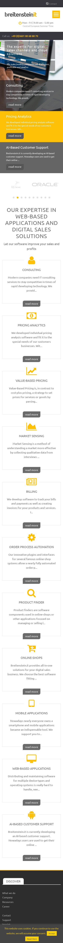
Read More (32, 939)
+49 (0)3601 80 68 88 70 (24, 35)
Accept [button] (52, 933)
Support (6, 919)
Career (6, 906)
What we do (8, 892)
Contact (53, 3)
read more (14, 104)
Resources (7, 901)
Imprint (6, 924)
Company (7, 897)
